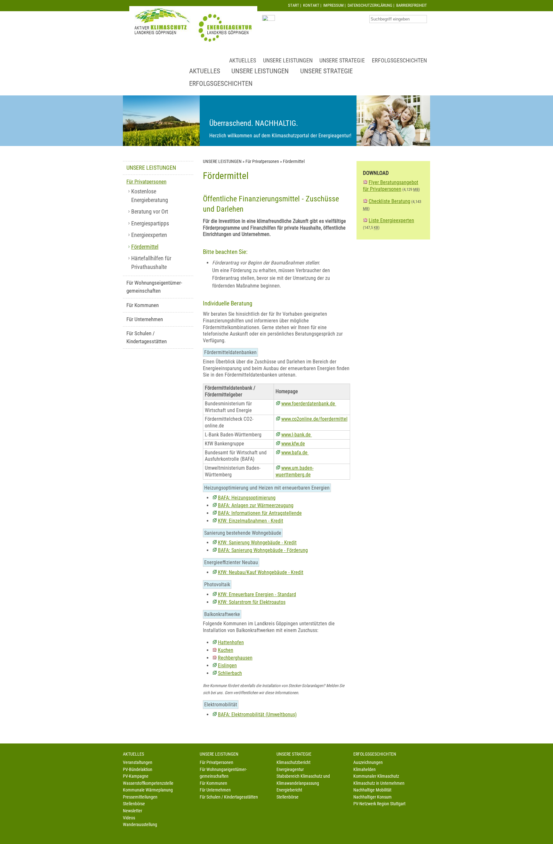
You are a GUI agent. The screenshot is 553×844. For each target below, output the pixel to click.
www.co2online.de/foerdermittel (314, 419)
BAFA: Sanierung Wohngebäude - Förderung (263, 550)
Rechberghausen (235, 658)
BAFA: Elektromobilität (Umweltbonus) (257, 714)
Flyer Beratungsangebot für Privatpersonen (390, 185)
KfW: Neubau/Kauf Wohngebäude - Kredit (260, 572)
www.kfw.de (293, 444)
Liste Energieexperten (391, 220)
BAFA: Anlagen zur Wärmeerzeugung (255, 505)
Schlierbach (230, 673)
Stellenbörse (134, 804)
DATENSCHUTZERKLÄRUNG (370, 5)
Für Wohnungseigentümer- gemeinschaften (154, 287)
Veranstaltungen (137, 762)
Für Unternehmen (144, 319)
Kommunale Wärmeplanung (148, 790)
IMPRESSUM (333, 5)
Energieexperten (149, 235)
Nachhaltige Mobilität (372, 790)
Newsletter (132, 811)
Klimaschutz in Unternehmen (379, 783)
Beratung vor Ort (149, 211)
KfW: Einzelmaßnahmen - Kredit (250, 521)
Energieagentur (290, 769)
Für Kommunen (142, 305)
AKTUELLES (242, 60)
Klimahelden (364, 769)
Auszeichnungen (368, 762)
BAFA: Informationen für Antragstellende (260, 513)
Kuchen (225, 650)
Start (293, 5)
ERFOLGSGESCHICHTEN (399, 60)
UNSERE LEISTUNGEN (288, 60)
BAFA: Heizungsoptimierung (247, 498)
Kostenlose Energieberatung (149, 195)
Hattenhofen (231, 642)
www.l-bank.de (296, 435)
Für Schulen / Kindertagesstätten (146, 337)
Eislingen (227, 665)
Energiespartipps (150, 223)
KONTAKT (311, 5)
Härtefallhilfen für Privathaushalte (151, 262)
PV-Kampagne (135, 776)
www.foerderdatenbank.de (308, 404)
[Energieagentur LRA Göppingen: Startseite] (193, 26)
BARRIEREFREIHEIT (411, 5)
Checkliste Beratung (389, 201)
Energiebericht (289, 790)
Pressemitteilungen (140, 797)
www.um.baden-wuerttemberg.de (295, 471)
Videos (129, 818)
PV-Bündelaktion (137, 769)
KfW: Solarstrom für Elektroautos (251, 602)
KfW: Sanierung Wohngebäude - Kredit (257, 543)
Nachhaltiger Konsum (372, 797)
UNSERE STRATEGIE (342, 60)
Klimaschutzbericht (293, 762)
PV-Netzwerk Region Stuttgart (379, 804)
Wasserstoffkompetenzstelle (148, 783)
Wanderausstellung (140, 824)
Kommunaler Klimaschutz (376, 776)
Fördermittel (144, 247)
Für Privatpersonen (146, 181)
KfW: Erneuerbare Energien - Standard (257, 594)
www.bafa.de (295, 453)
